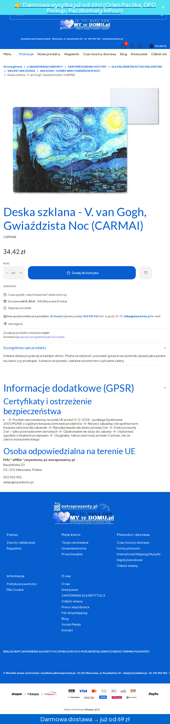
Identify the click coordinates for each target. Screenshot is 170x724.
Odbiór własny (127, 565)
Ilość (6, 263)
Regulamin (14, 548)
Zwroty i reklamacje (21, 542)
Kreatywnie (70, 589)
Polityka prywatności (22, 584)
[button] (162, 14)
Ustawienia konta (74, 548)
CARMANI (9, 237)
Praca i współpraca (75, 607)
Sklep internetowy (80, 709)
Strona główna (12, 66)
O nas (66, 584)
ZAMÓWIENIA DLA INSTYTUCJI (83, 595)
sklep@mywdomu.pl (18, 482)
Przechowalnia (72, 554)
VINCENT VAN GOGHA (21, 70)
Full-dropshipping (74, 613)
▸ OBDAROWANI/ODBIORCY (45, 66)
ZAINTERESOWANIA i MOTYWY (87, 66)
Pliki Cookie (15, 589)
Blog (65, 618)
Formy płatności (128, 548)
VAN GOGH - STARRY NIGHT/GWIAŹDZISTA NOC (70, 70)
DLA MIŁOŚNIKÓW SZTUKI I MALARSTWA (137, 66)
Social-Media (71, 624)
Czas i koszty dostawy (133, 542)
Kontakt (67, 630)
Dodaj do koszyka (85, 273)
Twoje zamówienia (75, 542)
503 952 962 (12, 477)
